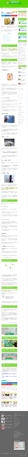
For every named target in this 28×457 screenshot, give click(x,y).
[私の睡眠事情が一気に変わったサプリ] (22, 22)
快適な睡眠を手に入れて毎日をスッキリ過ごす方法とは (19, 415)
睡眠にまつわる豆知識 (4, 380)
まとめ (4, 41)
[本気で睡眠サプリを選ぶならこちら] (22, 37)
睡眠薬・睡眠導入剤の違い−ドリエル (18, 435)
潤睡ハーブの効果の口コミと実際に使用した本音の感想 (22, 84)
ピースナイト (19, 92)
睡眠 (7, 380)
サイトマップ (25, 453)
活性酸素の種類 (5, 37)
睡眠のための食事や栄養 (17, 423)
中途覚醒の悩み (20, 110)
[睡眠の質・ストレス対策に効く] (22, 29)
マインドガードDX (20, 90)
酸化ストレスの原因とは (6, 36)
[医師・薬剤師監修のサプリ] (22, 14)
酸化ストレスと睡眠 (14, 322)
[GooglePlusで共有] (12, 15)
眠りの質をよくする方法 (21, 117)
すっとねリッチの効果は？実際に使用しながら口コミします (22, 76)
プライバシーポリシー (12, 453)
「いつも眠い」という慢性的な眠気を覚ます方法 (23, 72)
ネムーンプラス (20, 101)
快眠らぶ (22, 455)
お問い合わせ (21, 453)
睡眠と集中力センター (16, 436)
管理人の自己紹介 (17, 453)
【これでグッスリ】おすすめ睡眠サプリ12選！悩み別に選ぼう (22, 80)
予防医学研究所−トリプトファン (17, 437)
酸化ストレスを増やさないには (7, 40)
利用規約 (2, 453)
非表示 (10, 33)
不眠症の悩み (19, 108)
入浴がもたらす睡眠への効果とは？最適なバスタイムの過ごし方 (22, 68)
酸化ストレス (10, 380)
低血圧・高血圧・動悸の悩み (21, 112)
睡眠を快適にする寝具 (20, 121)
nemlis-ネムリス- (20, 99)
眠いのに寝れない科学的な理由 (21, 53)
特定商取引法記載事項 (6, 453)
